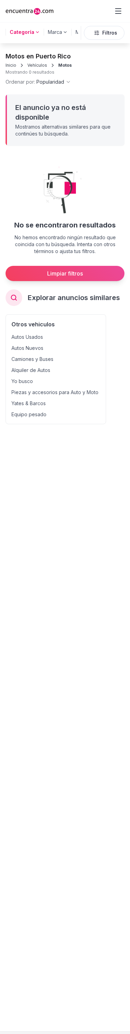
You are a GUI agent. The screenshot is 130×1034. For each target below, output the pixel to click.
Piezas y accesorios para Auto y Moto (54, 392)
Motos (65, 65)
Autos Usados (27, 337)
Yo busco (22, 381)
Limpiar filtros (65, 273)
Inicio (11, 65)
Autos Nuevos (27, 348)
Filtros (109, 33)
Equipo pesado (28, 414)
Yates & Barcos (28, 403)
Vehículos (37, 65)
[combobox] (38, 82)
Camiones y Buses (32, 359)
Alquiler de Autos (30, 370)
